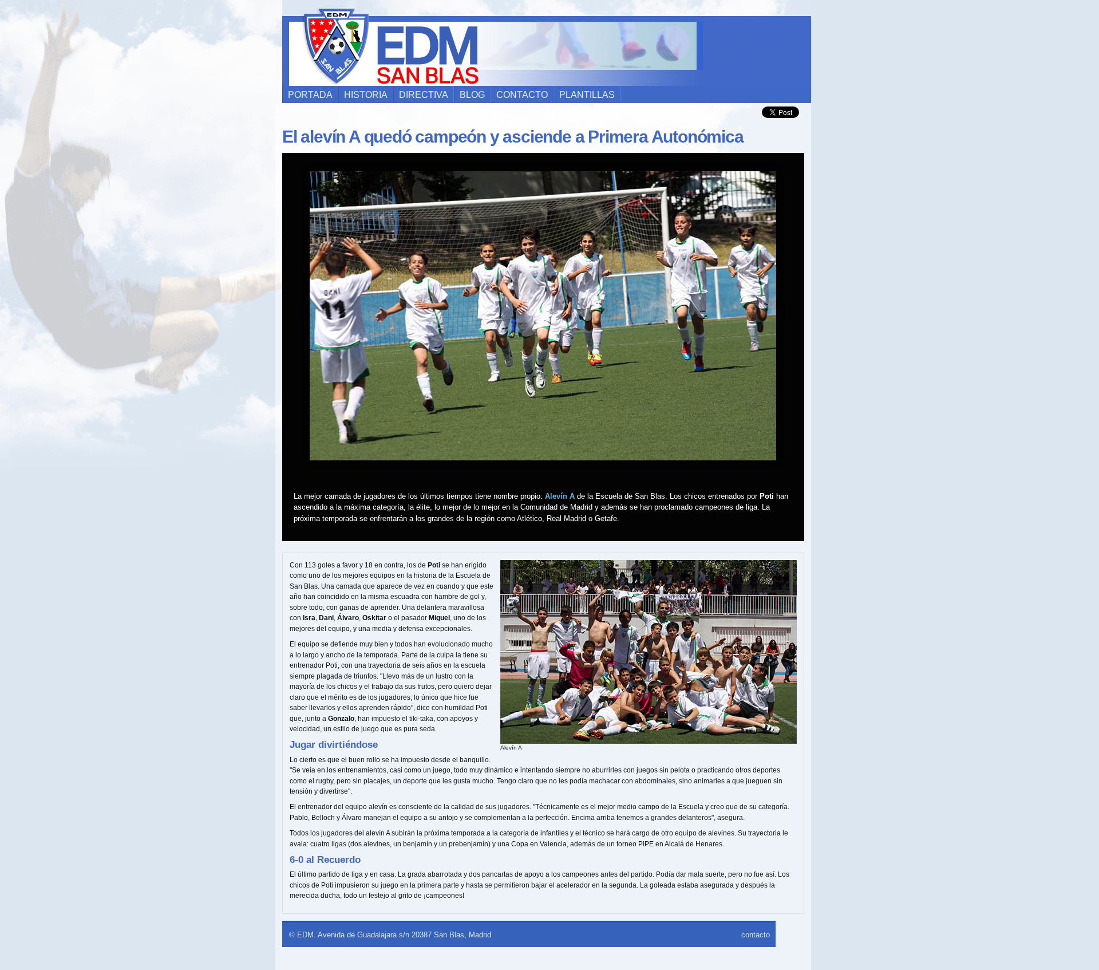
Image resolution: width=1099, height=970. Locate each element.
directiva (423, 95)
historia (366, 95)
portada (310, 95)
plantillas (587, 95)
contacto (522, 95)
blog (472, 95)
